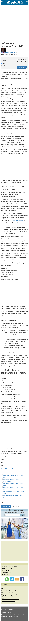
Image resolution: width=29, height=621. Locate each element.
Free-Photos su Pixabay (7, 469)
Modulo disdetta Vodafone (8, 601)
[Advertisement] (14, 20)
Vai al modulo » (21, 67)
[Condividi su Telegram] (12, 581)
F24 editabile (5, 603)
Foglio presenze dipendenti (9, 595)
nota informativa (21, 63)
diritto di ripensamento (17, 221)
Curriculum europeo (7, 593)
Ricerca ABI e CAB (6, 572)
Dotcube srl (10, 608)
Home (2, 37)
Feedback (17, 506)
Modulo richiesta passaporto (9, 591)
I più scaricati (5, 574)
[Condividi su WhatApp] (7, 581)
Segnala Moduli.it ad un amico (9, 566)
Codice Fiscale (5, 570)
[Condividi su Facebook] (22, 581)
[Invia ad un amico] (17, 581)
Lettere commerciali (7, 568)
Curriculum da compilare (8, 597)
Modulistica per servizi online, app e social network (14, 37)
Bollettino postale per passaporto (10, 599)
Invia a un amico (6, 506)
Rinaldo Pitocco (10, 52)
